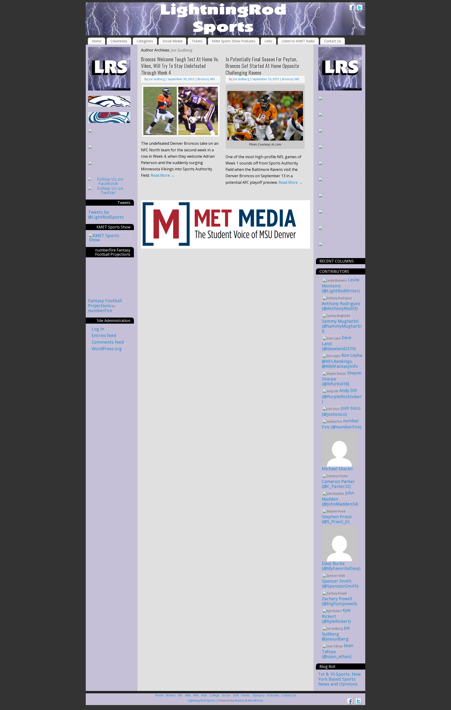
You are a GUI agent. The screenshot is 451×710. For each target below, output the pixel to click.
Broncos (203, 79)
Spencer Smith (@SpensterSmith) (340, 583)
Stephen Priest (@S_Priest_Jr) (337, 519)
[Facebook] (353, 8)
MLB (204, 695)
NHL (196, 695)
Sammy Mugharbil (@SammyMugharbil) (342, 326)
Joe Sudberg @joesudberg (336, 633)
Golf (236, 695)
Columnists (118, 41)
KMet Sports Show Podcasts (233, 41)
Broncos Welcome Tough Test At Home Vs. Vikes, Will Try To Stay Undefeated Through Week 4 (180, 65)
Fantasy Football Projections (105, 303)
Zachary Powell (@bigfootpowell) (339, 601)
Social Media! (173, 41)
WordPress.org (107, 348)
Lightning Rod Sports (201, 700)
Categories (145, 41)
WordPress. (255, 700)
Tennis (245, 695)
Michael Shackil (337, 468)
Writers (170, 695)
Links (268, 41)
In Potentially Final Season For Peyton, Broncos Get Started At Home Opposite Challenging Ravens (262, 65)
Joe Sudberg (181, 50)
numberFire (100, 310)
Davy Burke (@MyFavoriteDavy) (341, 566)
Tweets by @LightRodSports (106, 214)
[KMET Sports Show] (109, 240)
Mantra (239, 700)
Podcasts (273, 695)
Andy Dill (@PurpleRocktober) (342, 396)
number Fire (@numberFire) (341, 424)
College (214, 695)
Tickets (197, 41)
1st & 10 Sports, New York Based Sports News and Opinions (339, 679)
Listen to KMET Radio (298, 41)
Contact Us (332, 41)
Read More (163, 175)
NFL (212, 79)
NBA (188, 695)
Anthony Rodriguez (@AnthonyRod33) (341, 306)
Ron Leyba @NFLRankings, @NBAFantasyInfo (342, 360)
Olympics (258, 695)
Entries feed (104, 335)
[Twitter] (360, 8)
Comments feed (108, 342)
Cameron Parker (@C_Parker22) (338, 484)
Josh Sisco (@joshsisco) (341, 411)
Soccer (226, 695)
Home (96, 41)
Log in (98, 329)
